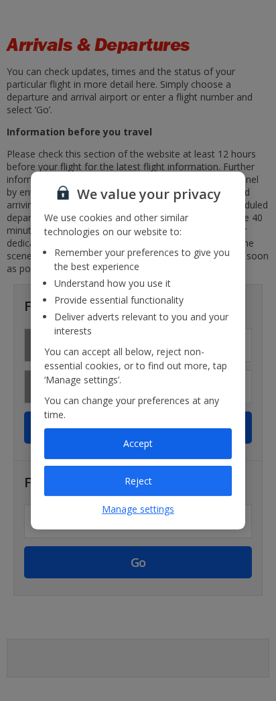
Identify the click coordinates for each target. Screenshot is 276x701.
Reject (138, 480)
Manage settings (138, 509)
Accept (138, 443)
